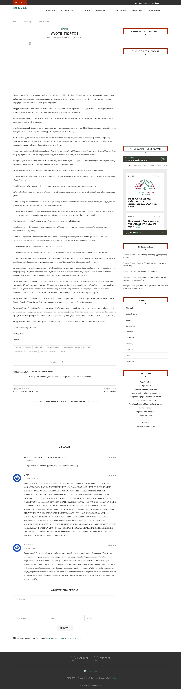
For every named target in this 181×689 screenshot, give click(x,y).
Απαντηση (112, 458)
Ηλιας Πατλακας (53, 347)
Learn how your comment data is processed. (63, 638)
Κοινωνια (85, 11)
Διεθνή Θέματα (131, 314)
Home (15, 22)
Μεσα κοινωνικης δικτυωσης (26, 352)
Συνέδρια (129, 355)
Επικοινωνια (154, 11)
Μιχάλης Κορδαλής (62, 37)
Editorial (129, 308)
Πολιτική (27, 22)
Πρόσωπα (129, 349)
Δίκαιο (128, 320)
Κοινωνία (129, 331)
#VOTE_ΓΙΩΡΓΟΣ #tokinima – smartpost (45, 457)
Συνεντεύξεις (130, 361)
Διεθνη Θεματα (68, 11)
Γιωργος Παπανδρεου (23, 347)
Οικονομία (130, 337)
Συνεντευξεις (119, 11)
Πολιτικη (50, 11)
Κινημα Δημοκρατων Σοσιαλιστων (77, 347)
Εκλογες (38, 347)
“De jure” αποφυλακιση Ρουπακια (145, 271)
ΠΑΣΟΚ (63, 352)
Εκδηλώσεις (130, 326)
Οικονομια (101, 11)
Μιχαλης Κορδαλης (48, 352)
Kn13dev (112, 678)
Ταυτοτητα (137, 11)
